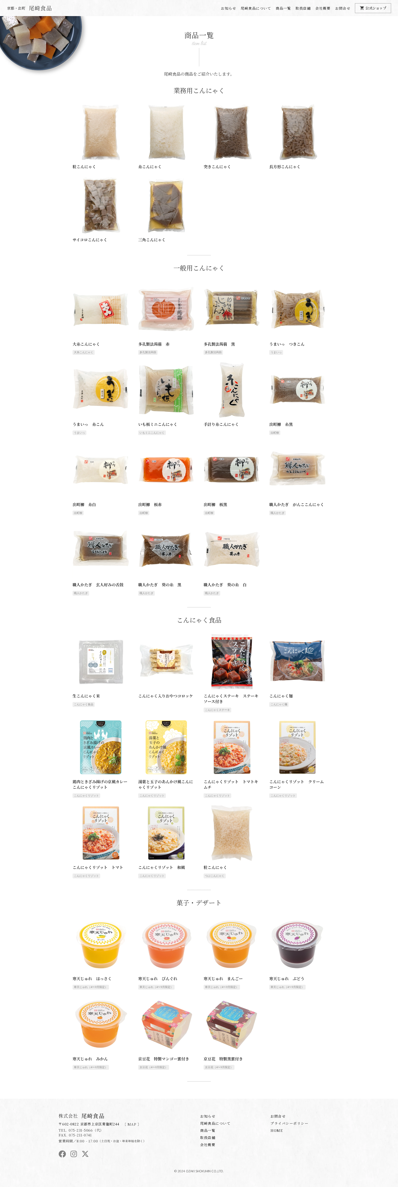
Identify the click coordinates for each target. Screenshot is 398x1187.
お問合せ (342, 8)
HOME (276, 1130)
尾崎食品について (256, 8)
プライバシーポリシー (289, 1123)
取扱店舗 (303, 8)
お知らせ (228, 8)
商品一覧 (283, 8)
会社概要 (323, 8)
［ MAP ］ (132, 1124)
